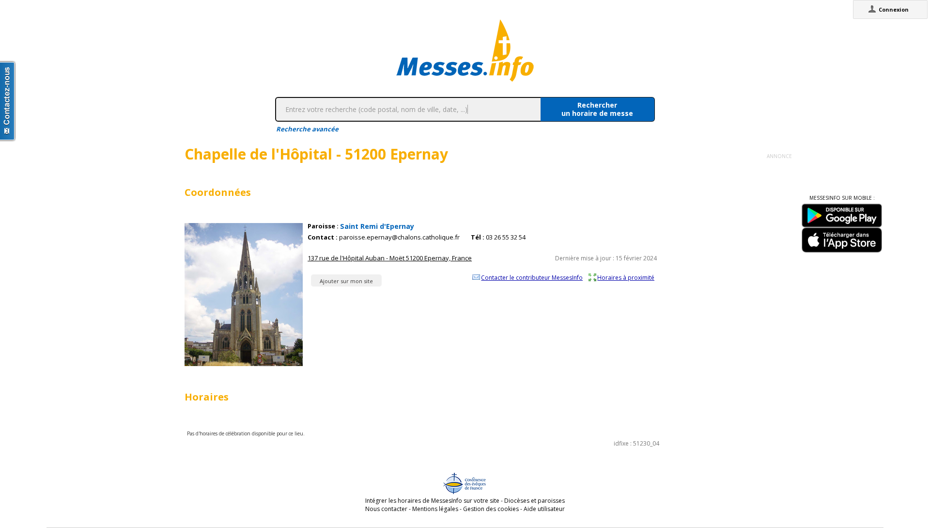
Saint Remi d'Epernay (377, 226)
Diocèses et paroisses (534, 500)
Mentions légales (435, 509)
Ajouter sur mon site (346, 281)
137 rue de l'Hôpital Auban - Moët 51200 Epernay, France (390, 258)
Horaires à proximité (625, 277)
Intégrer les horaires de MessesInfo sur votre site (432, 500)
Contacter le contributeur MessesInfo (532, 277)
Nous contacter (386, 509)
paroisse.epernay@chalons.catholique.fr (399, 237)
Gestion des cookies (491, 509)
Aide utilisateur (544, 509)
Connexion (894, 9)
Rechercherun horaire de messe (597, 109)
